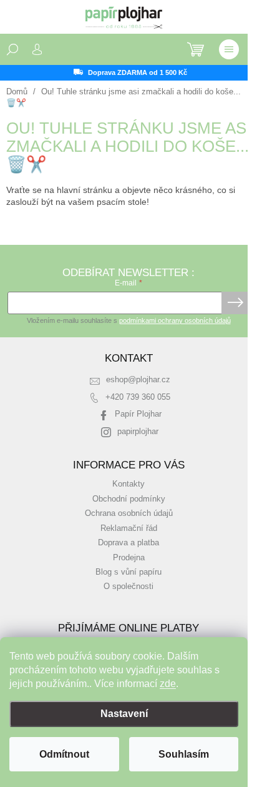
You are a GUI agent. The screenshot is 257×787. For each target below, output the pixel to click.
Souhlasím (183, 754)
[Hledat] (12, 49)
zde (168, 683)
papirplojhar (137, 431)
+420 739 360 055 (137, 397)
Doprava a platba (128, 542)
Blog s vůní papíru (128, 572)
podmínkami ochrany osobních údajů (175, 320)
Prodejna (129, 557)
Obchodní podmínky (128, 499)
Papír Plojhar (138, 414)
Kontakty (128, 484)
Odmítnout (64, 754)
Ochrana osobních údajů (129, 513)
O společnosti (128, 586)
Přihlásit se (235, 303)
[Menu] (228, 49)
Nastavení (124, 713)
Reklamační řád (128, 528)
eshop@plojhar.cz (138, 379)
